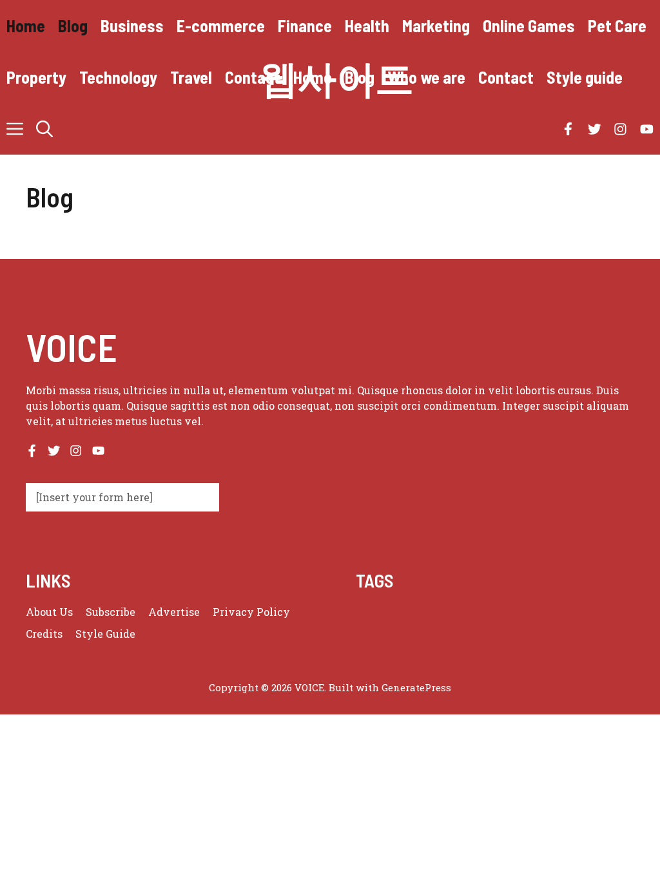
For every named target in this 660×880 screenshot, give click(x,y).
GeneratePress (416, 687)
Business (132, 25)
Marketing (436, 25)
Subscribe (110, 611)
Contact (252, 77)
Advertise (174, 611)
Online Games (529, 25)
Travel (191, 77)
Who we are (426, 77)
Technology (118, 77)
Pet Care (617, 25)
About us (49, 611)
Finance (305, 25)
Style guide (585, 77)
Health (367, 25)
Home (25, 25)
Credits (44, 633)
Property (36, 77)
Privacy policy (251, 611)
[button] (44, 129)
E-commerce (221, 25)
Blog (73, 25)
